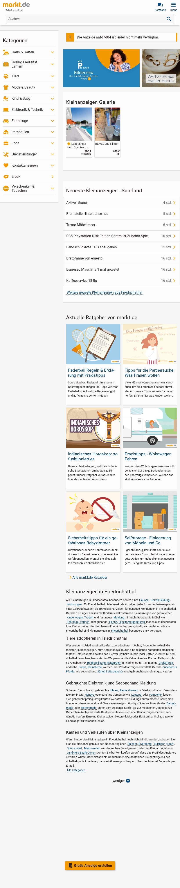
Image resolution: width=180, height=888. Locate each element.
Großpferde (166, 662)
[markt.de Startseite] (16, 4)
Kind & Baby (21, 98)
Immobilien (20, 132)
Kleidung (118, 617)
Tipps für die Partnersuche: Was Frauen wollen (150, 373)
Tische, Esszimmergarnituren (127, 621)
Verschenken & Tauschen (23, 188)
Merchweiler (91, 748)
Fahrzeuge (20, 121)
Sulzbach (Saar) (164, 743)
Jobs (15, 143)
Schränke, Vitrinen (78, 621)
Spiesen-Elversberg (139, 743)
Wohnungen (74, 604)
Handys (89, 694)
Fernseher (155, 694)
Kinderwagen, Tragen (80, 617)
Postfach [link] (160, 10)
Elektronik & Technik (27, 110)
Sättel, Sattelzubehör (110, 671)
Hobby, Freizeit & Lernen (24, 64)
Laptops (136, 694)
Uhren (114, 690)
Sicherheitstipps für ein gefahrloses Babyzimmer (92, 540)
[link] (79, 132)
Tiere (15, 76)
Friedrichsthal (119, 630)
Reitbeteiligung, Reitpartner (104, 662)
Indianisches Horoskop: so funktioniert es (93, 456)
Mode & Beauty (23, 87)
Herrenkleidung (160, 600)
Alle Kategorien (76, 770)
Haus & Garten (23, 52)
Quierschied (74, 748)
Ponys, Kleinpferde (90, 667)
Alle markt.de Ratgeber (89, 577)
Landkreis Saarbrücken (81, 752)
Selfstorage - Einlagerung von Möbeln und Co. (148, 540)
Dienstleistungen (25, 154)
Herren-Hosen (129, 690)
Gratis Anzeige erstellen (93, 866)
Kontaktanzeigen (25, 165)
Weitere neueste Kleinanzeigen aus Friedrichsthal (104, 292)
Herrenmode (88, 707)
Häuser (143, 600)
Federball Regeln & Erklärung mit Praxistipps (91, 373)
